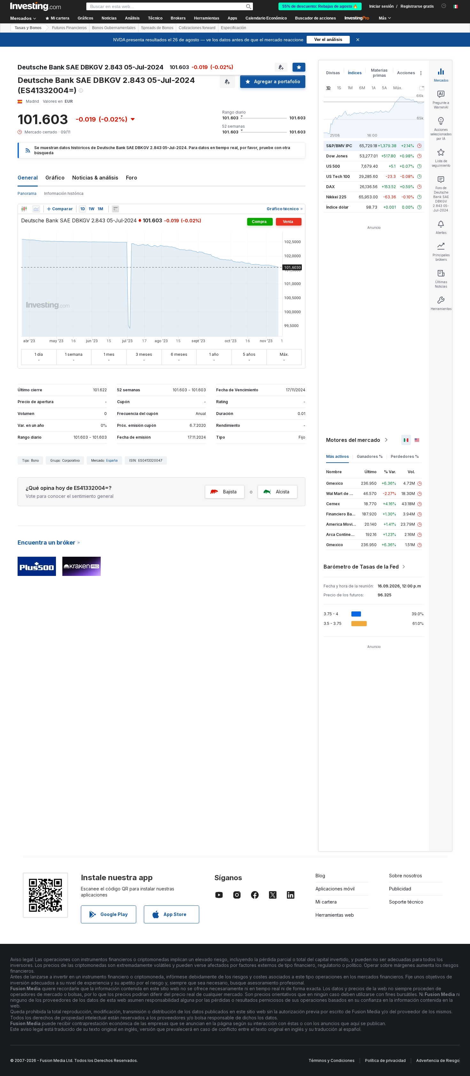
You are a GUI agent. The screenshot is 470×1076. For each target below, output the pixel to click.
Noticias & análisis (95, 177)
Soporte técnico (406, 902)
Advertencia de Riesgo (437, 1060)
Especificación (233, 28)
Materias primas (379, 73)
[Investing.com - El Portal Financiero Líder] (35, 6)
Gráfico (55, 177)
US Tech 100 (338, 176)
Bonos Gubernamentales (114, 28)
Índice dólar (337, 207)
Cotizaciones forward (197, 28)
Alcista (282, 491)
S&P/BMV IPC (339, 145)
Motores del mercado (353, 440)
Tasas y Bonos (28, 28)
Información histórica (63, 193)
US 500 (333, 166)
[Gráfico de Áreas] (36, 208)
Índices (355, 72)
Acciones (406, 72)
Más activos (337, 456)
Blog (320, 875)
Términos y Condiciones (332, 1060)
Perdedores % (405, 456)
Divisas (333, 72)
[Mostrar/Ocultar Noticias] (115, 208)
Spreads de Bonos (157, 28)
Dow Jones (337, 156)
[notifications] (444, 6)
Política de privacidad (385, 1060)
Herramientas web (335, 915)
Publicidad (400, 888)
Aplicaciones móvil (335, 888)
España (112, 460)
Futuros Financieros (69, 28)
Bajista (230, 491)
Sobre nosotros (405, 875)
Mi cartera (326, 902)
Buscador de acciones (315, 18)
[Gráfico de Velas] (23, 208)
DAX (330, 186)
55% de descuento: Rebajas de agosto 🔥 (320, 6)
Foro (131, 177)
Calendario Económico (266, 18)
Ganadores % (370, 456)
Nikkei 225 (336, 197)
